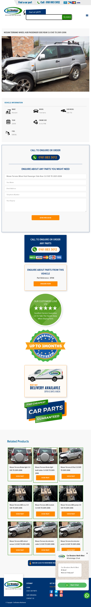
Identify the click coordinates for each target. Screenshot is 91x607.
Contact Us (30, 598)
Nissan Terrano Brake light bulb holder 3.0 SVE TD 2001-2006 (45, 470)
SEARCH (68, 17)
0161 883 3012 (53, 2)
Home (28, 587)
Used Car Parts (31, 591)
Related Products (18, 441)
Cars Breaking (31, 595)
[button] (45, 565)
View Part (20, 476)
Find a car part (25, 2)
